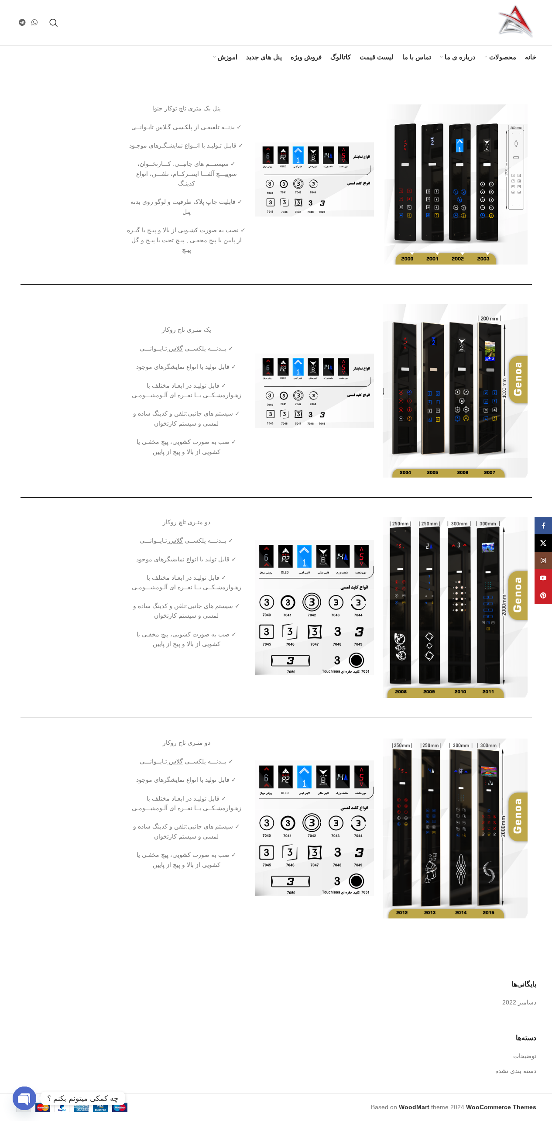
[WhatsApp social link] (35, 22)
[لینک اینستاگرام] (543, 560)
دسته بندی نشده (515, 1070)
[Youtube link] (543, 578)
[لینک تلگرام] (22, 22)
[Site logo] (515, 22)
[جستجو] (53, 22)
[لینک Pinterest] (543, 595)
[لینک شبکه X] (543, 543)
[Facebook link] (543, 525)
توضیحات (524, 1055)
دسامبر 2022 (519, 1002)
